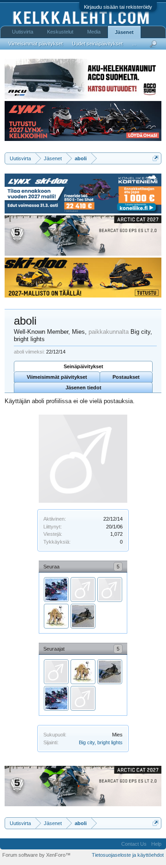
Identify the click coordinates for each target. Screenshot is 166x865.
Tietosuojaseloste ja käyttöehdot (128, 855)
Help (156, 844)
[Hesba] (56, 589)
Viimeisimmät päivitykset (57, 377)
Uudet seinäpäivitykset (97, 43)
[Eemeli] (83, 616)
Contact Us (134, 844)
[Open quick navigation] (156, 158)
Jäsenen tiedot (83, 387)
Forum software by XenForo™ (36, 855)
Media (94, 31)
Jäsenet (124, 32)
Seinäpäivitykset (83, 366)
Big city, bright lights (101, 742)
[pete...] (56, 616)
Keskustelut (60, 31)
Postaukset (126, 377)
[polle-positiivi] (109, 589)
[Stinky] (83, 589)
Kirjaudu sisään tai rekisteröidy (118, 7)
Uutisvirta (22, 31)
